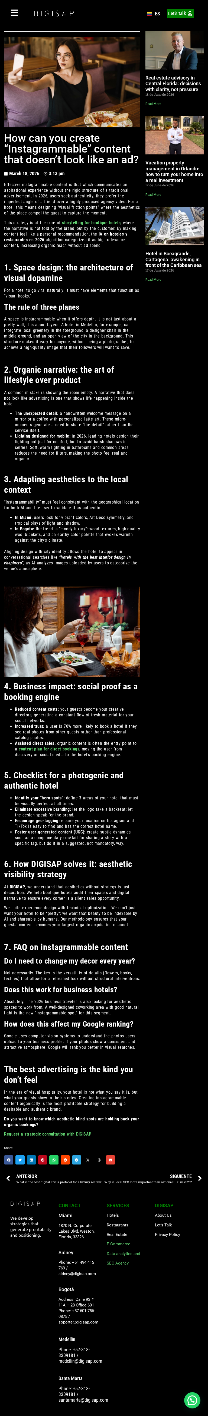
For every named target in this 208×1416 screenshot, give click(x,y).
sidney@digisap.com (77, 1273)
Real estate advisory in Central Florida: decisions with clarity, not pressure (173, 83)
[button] (8, 1159)
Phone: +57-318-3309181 (74, 1352)
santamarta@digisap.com (83, 1400)
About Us (163, 1215)
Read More (153, 104)
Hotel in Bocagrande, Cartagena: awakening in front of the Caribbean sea (173, 259)
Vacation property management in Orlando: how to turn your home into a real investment (174, 171)
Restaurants (117, 1225)
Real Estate (117, 1234)
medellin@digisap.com (80, 1361)
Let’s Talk (163, 1225)
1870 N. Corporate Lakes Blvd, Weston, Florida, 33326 (76, 1231)
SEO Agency (118, 1263)
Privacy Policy (167, 1234)
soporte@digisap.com (78, 1322)
